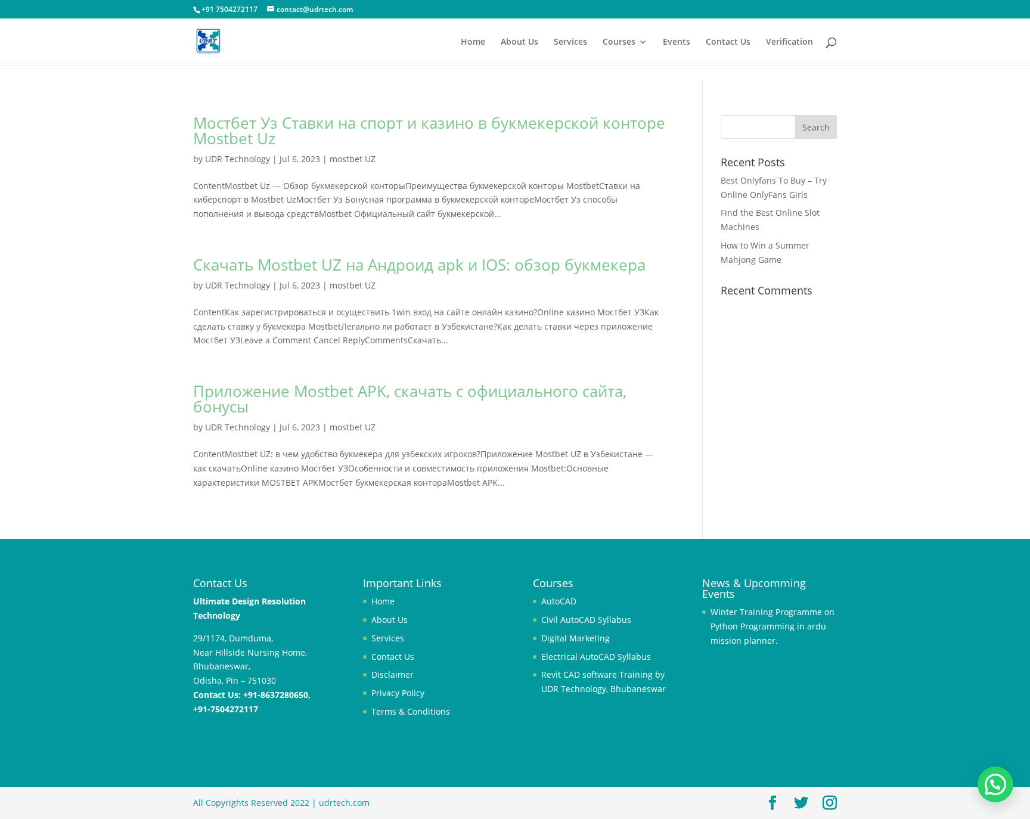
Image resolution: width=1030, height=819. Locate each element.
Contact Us (728, 42)
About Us (519, 42)
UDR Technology (237, 159)
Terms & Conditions (410, 711)
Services (570, 42)
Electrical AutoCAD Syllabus (596, 656)
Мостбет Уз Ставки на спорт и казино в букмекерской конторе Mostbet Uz (429, 130)
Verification (789, 42)
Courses (619, 42)
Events (676, 42)
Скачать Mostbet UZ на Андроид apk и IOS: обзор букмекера (419, 264)
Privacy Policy (397, 693)
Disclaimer (392, 674)
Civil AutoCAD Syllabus (586, 619)
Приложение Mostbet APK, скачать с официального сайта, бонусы (409, 398)
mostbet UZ (353, 159)
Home (473, 42)
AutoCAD (558, 601)
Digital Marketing (575, 638)
